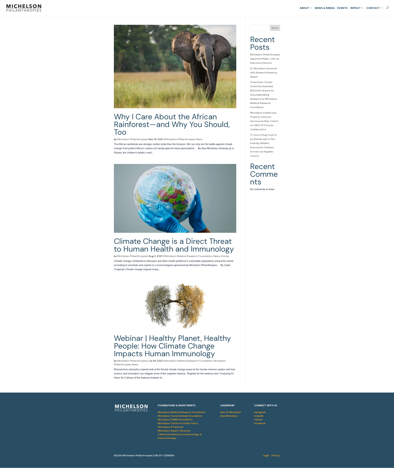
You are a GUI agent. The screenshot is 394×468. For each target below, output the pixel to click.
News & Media (325, 7)
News (199, 139)
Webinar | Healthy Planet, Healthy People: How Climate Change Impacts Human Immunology (172, 346)
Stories (225, 256)
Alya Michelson (229, 416)
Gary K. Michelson (230, 412)
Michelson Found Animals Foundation (180, 416)
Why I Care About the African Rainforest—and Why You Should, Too (172, 124)
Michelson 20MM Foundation (175, 419)
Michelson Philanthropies (132, 139)
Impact (355, 7)
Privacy (275, 455)
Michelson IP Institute (170, 427)
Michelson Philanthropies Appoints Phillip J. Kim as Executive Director (265, 59)
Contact (373, 7)
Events (342, 7)
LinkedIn (259, 416)
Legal (266, 455)
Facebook (259, 423)
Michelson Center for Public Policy (178, 423)
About (304, 7)
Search (274, 28)
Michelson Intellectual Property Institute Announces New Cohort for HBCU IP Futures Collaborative (264, 121)
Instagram (260, 412)
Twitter (258, 419)
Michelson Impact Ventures (174, 430)
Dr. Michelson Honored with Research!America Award (263, 72)
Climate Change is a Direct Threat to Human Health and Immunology (174, 245)
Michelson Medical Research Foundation (188, 256)
